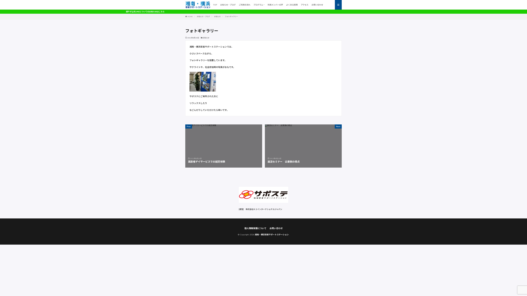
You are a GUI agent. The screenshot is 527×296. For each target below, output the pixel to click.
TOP (215, 5)
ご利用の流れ (244, 5)
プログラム (258, 5)
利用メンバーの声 (275, 5)
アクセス (304, 5)
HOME (190, 16)
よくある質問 (292, 5)
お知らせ (217, 16)
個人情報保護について (255, 228)
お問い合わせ (317, 5)
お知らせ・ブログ (228, 5)
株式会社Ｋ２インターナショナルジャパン (264, 209)
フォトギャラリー (231, 16)
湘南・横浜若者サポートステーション (272, 234)
